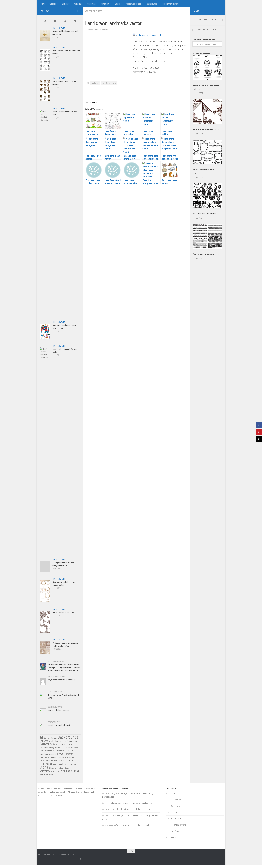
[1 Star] (133, 72)
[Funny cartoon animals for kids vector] (45, 212)
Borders (58, 741)
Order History (175, 806)
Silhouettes (52, 768)
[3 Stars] (136, 72)
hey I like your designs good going (61, 680)
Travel (114, 83)
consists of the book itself (59, 725)
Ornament (105, 4)
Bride (64, 741)
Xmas (51, 774)
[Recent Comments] (65, 21)
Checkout (172, 793)
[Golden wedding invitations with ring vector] (45, 35)
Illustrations (106, 83)
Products (172, 837)
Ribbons (65, 764)
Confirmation (175, 799)
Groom (64, 758)
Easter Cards (67, 751)
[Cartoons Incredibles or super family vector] (45, 331)
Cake (76, 741)
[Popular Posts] (55, 21)
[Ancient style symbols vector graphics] (45, 90)
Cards (44, 744)
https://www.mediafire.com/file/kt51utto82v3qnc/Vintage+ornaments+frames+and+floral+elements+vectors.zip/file (64, 667)
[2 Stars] (135, 72)
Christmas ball (64, 748)
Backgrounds (152, 4)
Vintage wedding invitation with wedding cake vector (65, 644)
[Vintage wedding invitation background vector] (45, 566)
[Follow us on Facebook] (77, 11)
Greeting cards (56, 757)
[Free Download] (93, 103)
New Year (72, 761)
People (54, 764)
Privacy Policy (174, 831)
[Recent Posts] (45, 21)
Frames (44, 757)
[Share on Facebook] (259, 425)
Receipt (173, 812)
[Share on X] (259, 439)
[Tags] (75, 21)
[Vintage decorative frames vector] (207, 152)
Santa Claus (73, 764)
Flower (60, 753)
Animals (54, 738)
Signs (44, 767)
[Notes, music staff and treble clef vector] (45, 60)
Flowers (69, 753)
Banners (44, 740)
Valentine (78, 4)
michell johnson (111, 803)
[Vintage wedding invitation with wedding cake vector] (45, 648)
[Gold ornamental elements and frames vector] (45, 591)
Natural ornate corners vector (64, 612)
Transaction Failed (177, 818)
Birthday (65, 4)
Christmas (91, 4)
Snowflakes (60, 768)
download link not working (58, 710)
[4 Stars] (138, 72)
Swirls (67, 768)
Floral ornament (50, 754)
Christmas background (49, 747)
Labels (61, 760)
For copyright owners (171, 4)
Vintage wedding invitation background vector (63, 564)
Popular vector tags (133, 4)
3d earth (45, 737)
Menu (67, 761)
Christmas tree (50, 750)
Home (43, 4)
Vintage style (55, 771)
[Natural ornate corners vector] (45, 622)
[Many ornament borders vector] (207, 237)
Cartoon (54, 744)
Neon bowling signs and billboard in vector (134, 809)
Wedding (53, 4)
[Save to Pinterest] (259, 432)
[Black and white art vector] (207, 196)
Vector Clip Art (93, 11)
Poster (59, 764)
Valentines (45, 771)
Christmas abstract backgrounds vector (136, 803)
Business (70, 741)
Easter (117, 4)
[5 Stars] (140, 72)
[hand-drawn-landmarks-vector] (148, 35)
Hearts (43, 760)
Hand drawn (95, 83)
